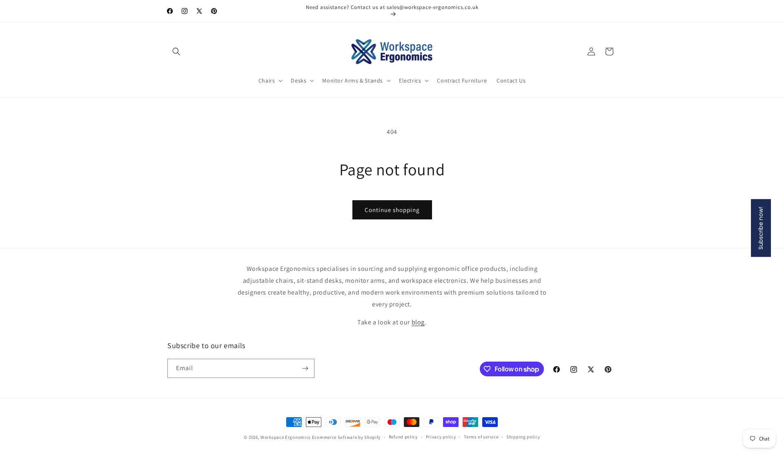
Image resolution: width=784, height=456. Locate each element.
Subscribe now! (761, 228)
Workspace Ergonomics (286, 437)
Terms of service (481, 437)
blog (418, 322)
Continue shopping (392, 210)
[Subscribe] (305, 368)
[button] (176, 51)
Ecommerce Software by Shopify (346, 437)
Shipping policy (523, 437)
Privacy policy (441, 437)
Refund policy (403, 437)
